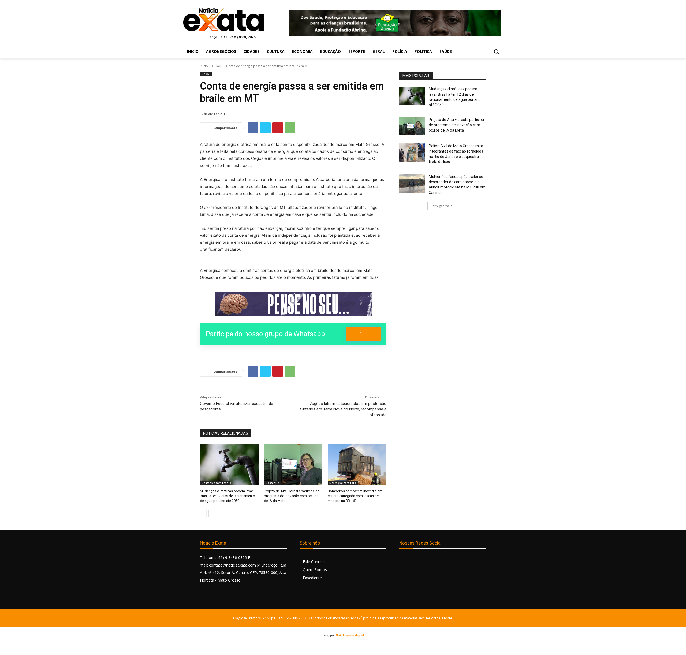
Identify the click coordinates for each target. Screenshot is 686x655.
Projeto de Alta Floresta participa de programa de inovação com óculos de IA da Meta (291, 496)
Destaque (272, 483)
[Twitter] (265, 127)
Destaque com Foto (215, 483)
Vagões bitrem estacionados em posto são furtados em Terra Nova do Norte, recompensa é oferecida (343, 409)
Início (204, 66)
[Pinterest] (277, 127)
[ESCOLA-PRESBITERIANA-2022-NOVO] (293, 304)
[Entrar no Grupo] (363, 334)
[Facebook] (253, 127)
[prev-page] (203, 513)
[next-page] (211, 513)
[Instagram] (416, 560)
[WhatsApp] (290, 127)
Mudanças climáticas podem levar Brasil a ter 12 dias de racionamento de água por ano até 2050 (227, 496)
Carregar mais (441, 206)
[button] (496, 51)
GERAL (217, 66)
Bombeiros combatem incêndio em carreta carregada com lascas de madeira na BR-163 (355, 496)
